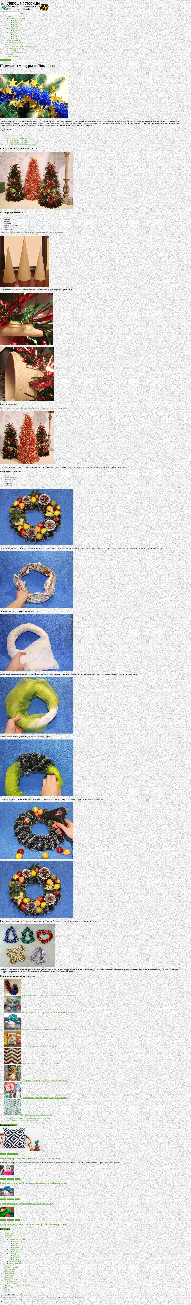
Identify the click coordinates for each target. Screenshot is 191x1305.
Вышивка (8, 1235)
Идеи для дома (9, 1269)
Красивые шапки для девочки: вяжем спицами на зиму (42, 1029)
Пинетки (16, 34)
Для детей (12, 32)
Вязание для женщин (17, 19)
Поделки (7, 44)
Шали (15, 26)
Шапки (16, 22)
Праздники (8, 1287)
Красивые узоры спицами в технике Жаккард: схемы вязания (30, 1158)
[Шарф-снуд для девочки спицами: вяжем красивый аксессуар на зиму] (7, 1216)
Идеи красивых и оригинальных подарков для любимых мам (44, 1098)
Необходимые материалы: (19, 142)
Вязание (7, 17)
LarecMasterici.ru (23, 1295)
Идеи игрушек (5, 60)
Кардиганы (17, 20)
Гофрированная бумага (17, 48)
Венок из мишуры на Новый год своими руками (23, 1120)
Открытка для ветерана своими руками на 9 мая (39, 1046)
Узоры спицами (15, 40)
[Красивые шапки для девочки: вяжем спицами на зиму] (7, 1196)
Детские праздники (11, 56)
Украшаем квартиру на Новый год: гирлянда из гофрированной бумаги (48, 995)
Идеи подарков (10, 1273)
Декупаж (7, 1265)
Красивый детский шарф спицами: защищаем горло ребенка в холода (33, 1183)
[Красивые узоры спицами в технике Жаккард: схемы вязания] (21, 1150)
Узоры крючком (15, 42)
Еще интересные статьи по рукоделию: (23, 144)
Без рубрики (9, 1233)
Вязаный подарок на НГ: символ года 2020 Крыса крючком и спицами (47, 1012)
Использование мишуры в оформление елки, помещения (27, 1118)
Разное (7, 1289)
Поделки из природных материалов (22, 46)
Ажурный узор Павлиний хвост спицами (36, 1115)
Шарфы (16, 24)
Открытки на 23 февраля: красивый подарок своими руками (44, 1081)
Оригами (12, 50)
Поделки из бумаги (16, 52)
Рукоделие (8, 1291)
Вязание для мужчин (17, 28)
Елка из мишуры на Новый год (16, 138)
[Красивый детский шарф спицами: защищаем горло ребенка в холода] (7, 1175)
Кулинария (8, 54)
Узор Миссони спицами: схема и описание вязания (40, 1064)
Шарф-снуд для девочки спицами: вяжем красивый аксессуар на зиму (34, 1224)
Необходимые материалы (19, 140)
